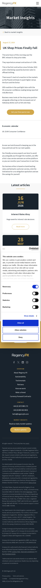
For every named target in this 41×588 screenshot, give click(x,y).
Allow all (20, 323)
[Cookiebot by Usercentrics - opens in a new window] (29, 248)
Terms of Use (32, 483)
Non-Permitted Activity (9, 554)
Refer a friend (20, 392)
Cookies (4, 579)
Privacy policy (6, 576)
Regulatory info (18, 581)
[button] (37, 3)
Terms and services (18, 576)
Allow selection (20, 330)
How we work (20, 388)
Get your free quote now (20, 112)
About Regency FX (20, 373)
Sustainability (20, 376)
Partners (20, 384)
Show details (29, 316)
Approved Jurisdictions (27, 552)
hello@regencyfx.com (20, 414)
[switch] (35, 293)
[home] (9, 3)
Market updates (21, 430)
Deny (21, 337)
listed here (29, 492)
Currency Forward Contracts (20, 396)
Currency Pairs (16, 552)
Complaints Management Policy (18, 579)
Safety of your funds (8, 581)
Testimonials (20, 380)
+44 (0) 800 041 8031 (20, 410)
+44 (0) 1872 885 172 (20, 406)
